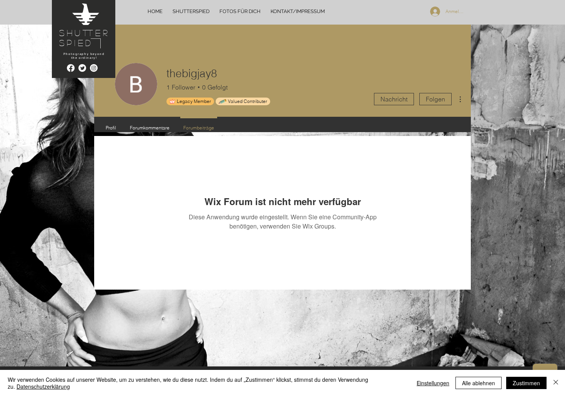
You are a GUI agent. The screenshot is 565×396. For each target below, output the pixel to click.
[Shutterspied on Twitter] (82, 68)
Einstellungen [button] (433, 383)
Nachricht (394, 99)
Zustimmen (526, 383)
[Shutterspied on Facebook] (71, 68)
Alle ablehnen (478, 383)
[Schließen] (555, 383)
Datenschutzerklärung (43, 386)
